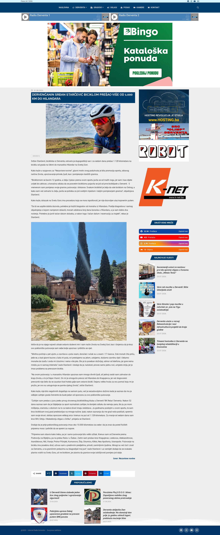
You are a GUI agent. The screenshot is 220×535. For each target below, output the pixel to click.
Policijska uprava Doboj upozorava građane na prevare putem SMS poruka (64, 514)
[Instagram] (191, 1)
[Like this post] (49, 473)
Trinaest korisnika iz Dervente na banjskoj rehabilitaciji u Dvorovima (172, 344)
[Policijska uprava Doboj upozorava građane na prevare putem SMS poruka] (39, 515)
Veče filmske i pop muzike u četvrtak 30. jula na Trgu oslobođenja (170, 307)
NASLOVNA (64, 7)
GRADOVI (97, 7)
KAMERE (140, 7)
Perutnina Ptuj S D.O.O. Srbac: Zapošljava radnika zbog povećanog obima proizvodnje (117, 495)
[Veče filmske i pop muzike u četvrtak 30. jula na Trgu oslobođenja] (147, 309)
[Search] (198, 8)
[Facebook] (188, 1)
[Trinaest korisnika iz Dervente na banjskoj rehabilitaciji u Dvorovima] (147, 346)
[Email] (198, 1)
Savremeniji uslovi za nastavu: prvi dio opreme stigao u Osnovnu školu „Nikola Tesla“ (173, 270)
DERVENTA (80, 7)
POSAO (126, 7)
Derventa (36, 156)
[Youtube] (195, 1)
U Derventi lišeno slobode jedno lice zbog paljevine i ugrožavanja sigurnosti (65, 495)
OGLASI (113, 7)
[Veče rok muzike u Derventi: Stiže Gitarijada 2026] (147, 290)
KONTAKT (154, 7)
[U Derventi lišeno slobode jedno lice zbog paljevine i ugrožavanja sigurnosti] (39, 497)
